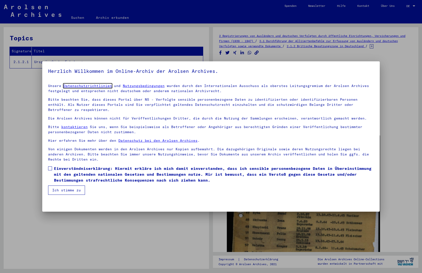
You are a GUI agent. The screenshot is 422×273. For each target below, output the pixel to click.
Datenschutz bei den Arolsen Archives (158, 140)
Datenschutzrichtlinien (87, 86)
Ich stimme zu (66, 190)
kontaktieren (74, 127)
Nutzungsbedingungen (144, 86)
